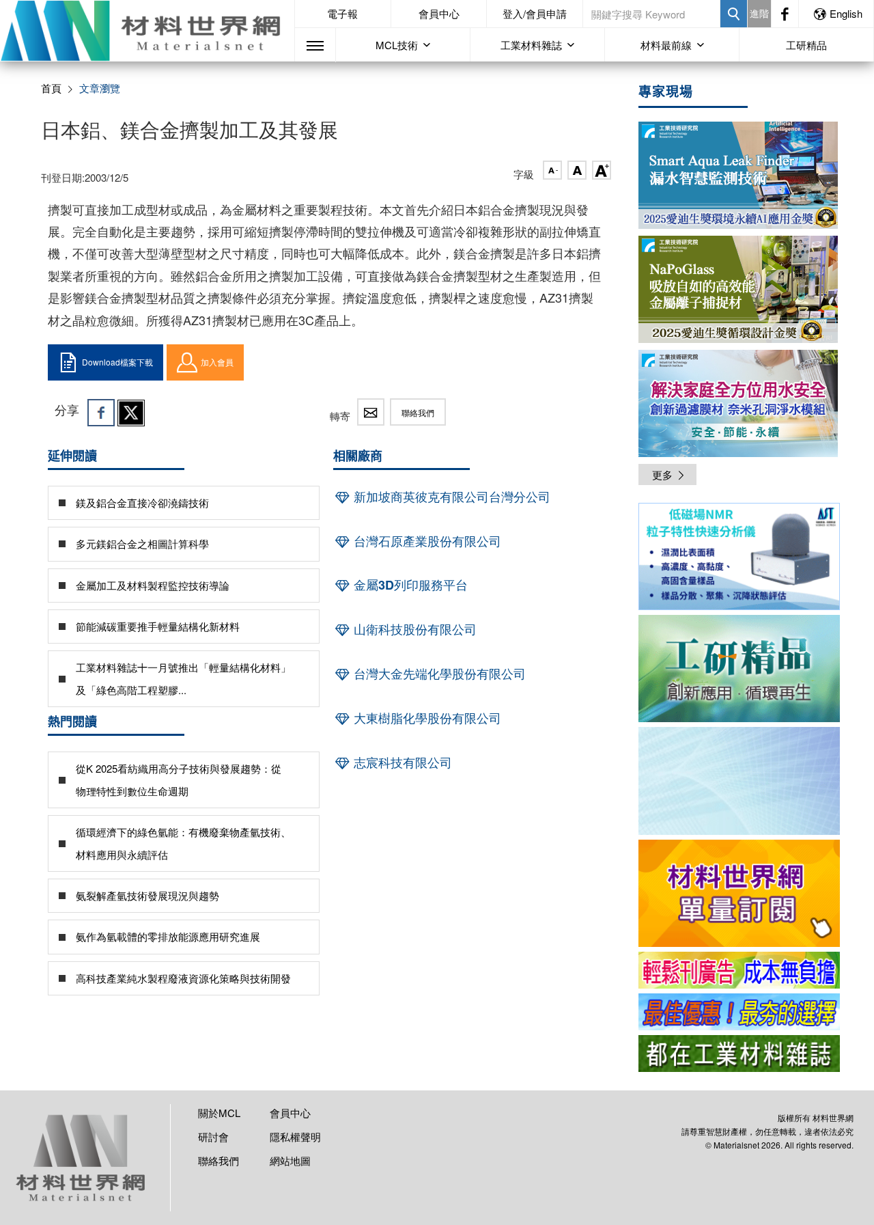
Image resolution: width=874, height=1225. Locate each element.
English (846, 13)
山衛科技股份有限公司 (413, 629)
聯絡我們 (417, 412)
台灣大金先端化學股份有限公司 (438, 674)
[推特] (131, 412)
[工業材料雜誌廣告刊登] (739, 1011)
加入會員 (217, 362)
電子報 (342, 13)
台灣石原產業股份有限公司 (425, 541)
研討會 (213, 1136)
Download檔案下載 (117, 362)
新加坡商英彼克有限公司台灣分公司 (450, 497)
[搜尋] (733, 13)
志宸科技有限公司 (401, 762)
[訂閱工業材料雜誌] (739, 1053)
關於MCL (219, 1112)
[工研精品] (739, 668)
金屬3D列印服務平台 (409, 585)
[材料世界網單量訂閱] (739, 893)
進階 (759, 13)
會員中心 (439, 13)
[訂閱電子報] (739, 780)
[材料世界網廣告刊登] (739, 970)
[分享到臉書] (101, 412)
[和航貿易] (739, 556)
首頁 (51, 88)
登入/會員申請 (535, 13)
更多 (662, 474)
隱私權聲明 (295, 1136)
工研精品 (806, 45)
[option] (739, 559)
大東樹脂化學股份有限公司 (425, 718)
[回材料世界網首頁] (147, 30)
